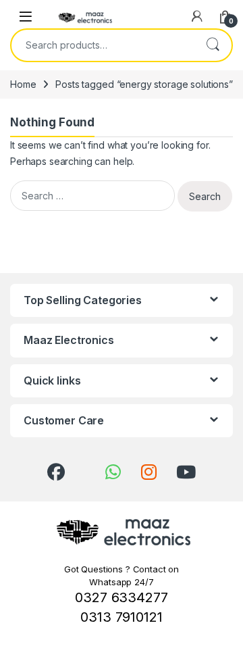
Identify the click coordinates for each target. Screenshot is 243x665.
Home (23, 84)
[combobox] (102, 45)
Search (213, 45)
